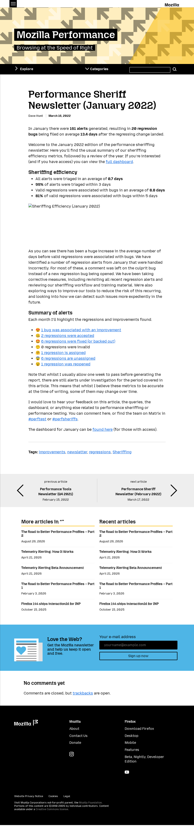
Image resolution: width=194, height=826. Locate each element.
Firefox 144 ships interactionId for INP (51, 604)
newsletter (77, 452)
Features (132, 750)
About (74, 729)
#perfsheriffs (65, 419)
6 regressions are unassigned (68, 358)
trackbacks (83, 693)
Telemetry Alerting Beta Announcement (52, 568)
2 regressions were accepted (67, 335)
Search (174, 69)
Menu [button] (13, 3)
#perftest (37, 419)
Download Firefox (139, 729)
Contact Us (78, 736)
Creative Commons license (52, 809)
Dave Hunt (35, 116)
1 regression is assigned (63, 352)
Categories (99, 69)
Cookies (53, 796)
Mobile (130, 743)
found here (103, 429)
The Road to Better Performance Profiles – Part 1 (57, 586)
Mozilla (172, 4)
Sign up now (138, 656)
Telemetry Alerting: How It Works (47, 552)
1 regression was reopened (65, 364)
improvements (52, 452)
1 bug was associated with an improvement (81, 330)
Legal (66, 796)
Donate (75, 743)
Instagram (71, 754)
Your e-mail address (117, 637)
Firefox (130, 722)
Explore (26, 69)
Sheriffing (122, 452)
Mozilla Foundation (90, 802)
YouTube (127, 772)
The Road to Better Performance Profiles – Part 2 (57, 534)
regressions (100, 452)
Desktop (131, 736)
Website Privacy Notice (28, 796)
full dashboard (119, 161)
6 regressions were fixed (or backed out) (78, 341)
